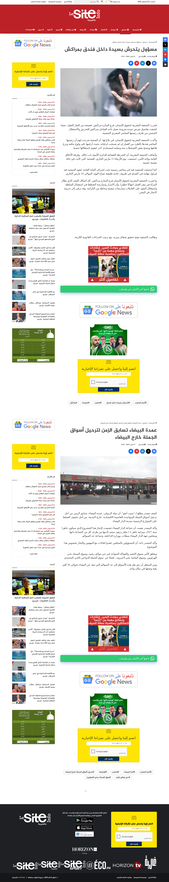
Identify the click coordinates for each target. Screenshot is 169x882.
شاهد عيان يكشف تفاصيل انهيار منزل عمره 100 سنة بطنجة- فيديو (42, 260)
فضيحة (85, 403)
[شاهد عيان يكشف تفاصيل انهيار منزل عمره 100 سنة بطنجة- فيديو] (19, 262)
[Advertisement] (108, 215)
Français (29, 29)
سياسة (113, 29)
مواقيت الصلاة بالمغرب (124, 877)
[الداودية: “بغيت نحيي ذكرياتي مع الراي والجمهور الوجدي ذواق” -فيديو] (19, 240)
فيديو (58, 29)
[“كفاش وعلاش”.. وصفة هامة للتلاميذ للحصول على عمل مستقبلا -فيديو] (19, 229)
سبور (40, 29)
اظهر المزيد (33, 172)
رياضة (82, 29)
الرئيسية (136, 29)
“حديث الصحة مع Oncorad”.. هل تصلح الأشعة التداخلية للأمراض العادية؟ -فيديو (42, 272)
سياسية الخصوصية (140, 877)
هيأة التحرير (152, 877)
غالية (49, 29)
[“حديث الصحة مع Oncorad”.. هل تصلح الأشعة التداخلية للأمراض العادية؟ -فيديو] (19, 273)
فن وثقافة (70, 29)
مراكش (73, 403)
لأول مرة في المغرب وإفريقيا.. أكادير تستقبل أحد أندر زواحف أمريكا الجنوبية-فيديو (41, 250)
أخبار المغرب (140, 403)
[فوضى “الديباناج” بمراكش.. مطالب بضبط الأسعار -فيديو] (19, 306)
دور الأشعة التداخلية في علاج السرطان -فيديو (44, 293)
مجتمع (124, 29)
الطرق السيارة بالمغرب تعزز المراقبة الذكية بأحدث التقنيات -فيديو (34, 217)
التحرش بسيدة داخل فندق (118, 403)
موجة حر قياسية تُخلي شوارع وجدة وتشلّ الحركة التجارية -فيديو (42, 282)
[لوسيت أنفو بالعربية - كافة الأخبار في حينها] (84, 15)
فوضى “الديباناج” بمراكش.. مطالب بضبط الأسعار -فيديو (42, 304)
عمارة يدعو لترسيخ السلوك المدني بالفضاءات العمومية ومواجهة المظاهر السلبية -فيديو (42, 317)
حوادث (92, 29)
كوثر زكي (141, 56)
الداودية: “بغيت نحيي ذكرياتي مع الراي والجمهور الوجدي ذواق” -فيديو (41, 238)
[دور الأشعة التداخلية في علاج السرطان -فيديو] (19, 295)
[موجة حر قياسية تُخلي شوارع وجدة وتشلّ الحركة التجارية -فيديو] (19, 284)
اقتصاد (103, 29)
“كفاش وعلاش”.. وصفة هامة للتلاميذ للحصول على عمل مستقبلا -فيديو (42, 228)
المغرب (97, 403)
